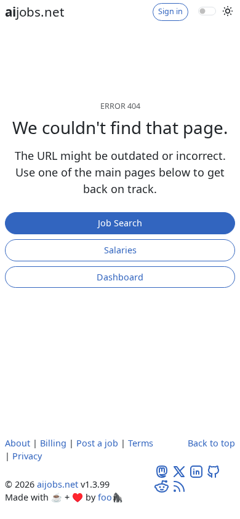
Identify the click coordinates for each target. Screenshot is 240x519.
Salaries (120, 250)
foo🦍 (110, 497)
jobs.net (34, 11)
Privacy (27, 456)
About (17, 443)
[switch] (207, 11)
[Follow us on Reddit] (161, 485)
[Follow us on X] (179, 471)
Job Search (120, 223)
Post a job (97, 443)
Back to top (211, 443)
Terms (140, 443)
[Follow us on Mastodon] (161, 471)
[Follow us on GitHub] (213, 471)
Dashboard (120, 277)
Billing (53, 443)
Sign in (170, 11)
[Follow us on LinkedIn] (196, 471)
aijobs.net (57, 484)
